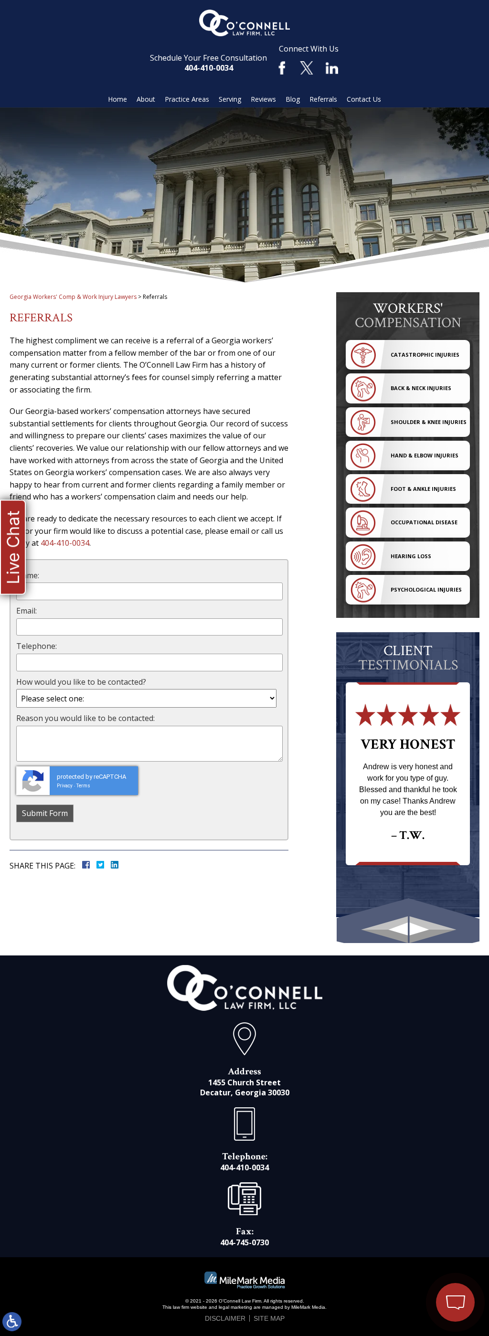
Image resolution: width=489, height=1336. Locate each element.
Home (117, 99)
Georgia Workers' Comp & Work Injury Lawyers (73, 297)
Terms (83, 785)
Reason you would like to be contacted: (85, 718)
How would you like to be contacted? (81, 682)
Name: (27, 575)
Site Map (269, 1318)
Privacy (65, 785)
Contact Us (364, 99)
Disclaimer (225, 1318)
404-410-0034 (208, 68)
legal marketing (235, 1307)
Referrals (323, 99)
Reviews (263, 99)
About (146, 99)
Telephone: (36, 646)
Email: (26, 610)
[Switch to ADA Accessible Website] (11, 1321)
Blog (293, 99)
